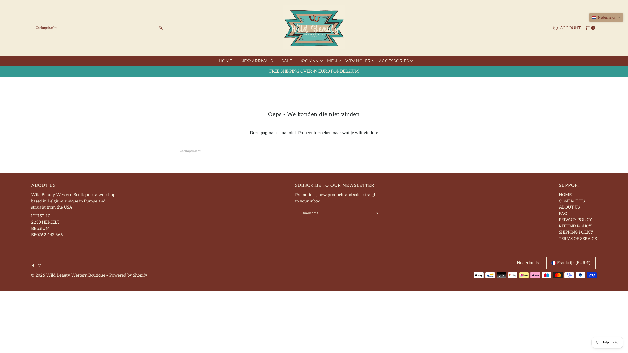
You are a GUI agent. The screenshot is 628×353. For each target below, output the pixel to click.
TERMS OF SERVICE (578, 238)
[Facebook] (33, 266)
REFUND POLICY (575, 226)
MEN (332, 60)
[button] (606, 17)
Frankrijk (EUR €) (573, 262)
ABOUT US (569, 207)
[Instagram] (39, 266)
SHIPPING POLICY (576, 232)
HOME (225, 60)
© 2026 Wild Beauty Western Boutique (68, 275)
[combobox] (99, 28)
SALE (286, 60)
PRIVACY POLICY (575, 219)
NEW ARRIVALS (257, 60)
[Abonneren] (375, 213)
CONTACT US (572, 201)
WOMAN (310, 60)
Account (570, 27)
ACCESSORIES (394, 60)
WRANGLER (358, 60)
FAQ (563, 213)
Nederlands (528, 262)
